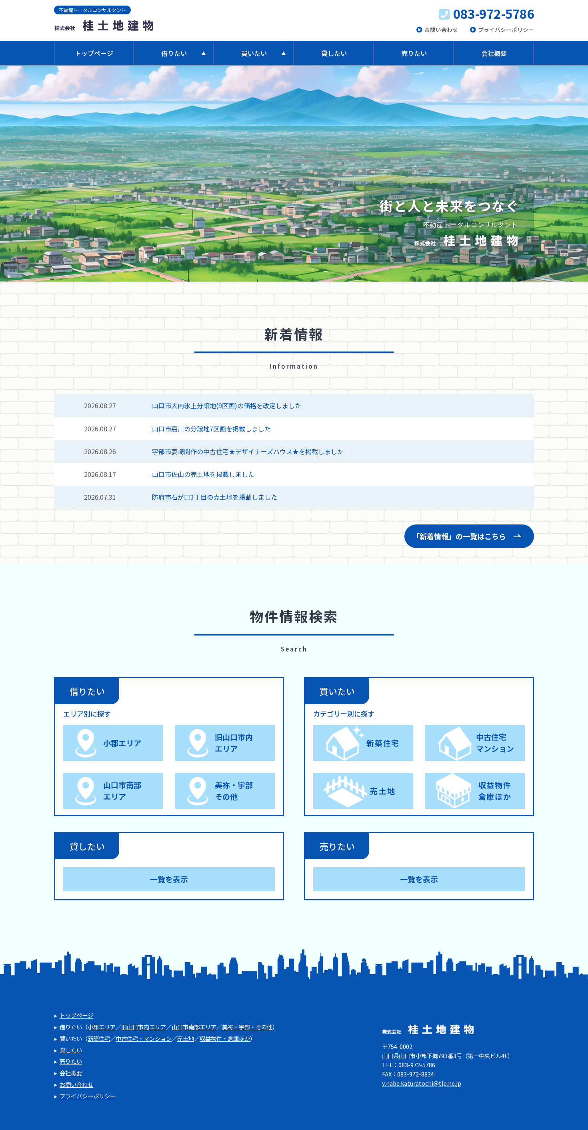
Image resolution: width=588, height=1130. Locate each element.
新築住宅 (383, 742)
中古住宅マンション (495, 742)
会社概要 (494, 53)
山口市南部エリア (122, 790)
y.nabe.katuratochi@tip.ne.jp (421, 1083)
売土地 (383, 790)
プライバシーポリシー (506, 30)
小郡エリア (122, 742)
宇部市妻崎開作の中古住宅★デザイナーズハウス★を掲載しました (248, 451)
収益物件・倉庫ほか (225, 1038)
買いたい (254, 53)
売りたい (414, 53)
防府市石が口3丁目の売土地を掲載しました (214, 497)
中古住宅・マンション (144, 1038)
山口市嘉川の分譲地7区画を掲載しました (211, 428)
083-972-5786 (493, 13)
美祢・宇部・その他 (247, 1027)
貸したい (334, 53)
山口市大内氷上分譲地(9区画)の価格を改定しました (226, 405)
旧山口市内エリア (234, 742)
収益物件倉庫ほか (495, 790)
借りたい (174, 53)
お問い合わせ (441, 30)
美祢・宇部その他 (234, 790)
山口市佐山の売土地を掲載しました (203, 474)
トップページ (94, 53)
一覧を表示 (169, 879)
